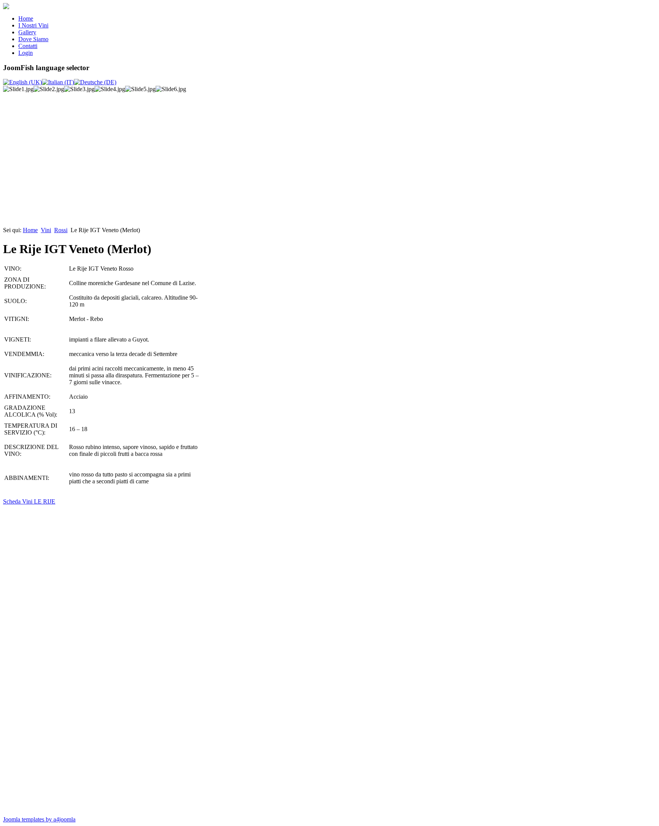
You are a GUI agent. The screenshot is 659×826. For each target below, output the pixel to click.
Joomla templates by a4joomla (39, 819)
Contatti (27, 46)
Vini (46, 230)
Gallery (27, 32)
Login (25, 53)
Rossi (61, 230)
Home (25, 18)
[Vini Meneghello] (6, 7)
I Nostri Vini (33, 25)
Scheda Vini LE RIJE (29, 501)
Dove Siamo (33, 39)
